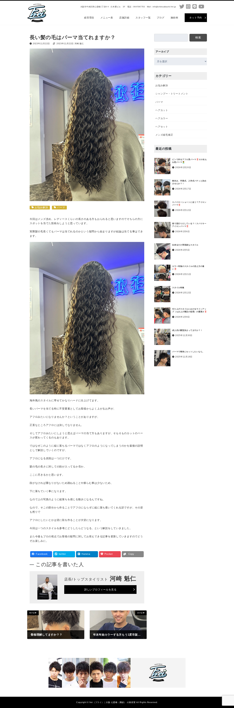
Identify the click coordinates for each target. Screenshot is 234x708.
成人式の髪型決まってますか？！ (187, 330)
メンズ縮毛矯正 (164, 134)
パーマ (61, 207)
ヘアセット (161, 126)
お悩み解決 (41, 207)
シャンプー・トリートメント (171, 93)
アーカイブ (162, 51)
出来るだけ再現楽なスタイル (185, 245)
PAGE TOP (225, 683)
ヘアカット (161, 110)
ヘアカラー (161, 118)
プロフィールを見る (100, 589)
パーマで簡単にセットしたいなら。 (188, 352)
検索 (198, 37)
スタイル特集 (178, 288)
